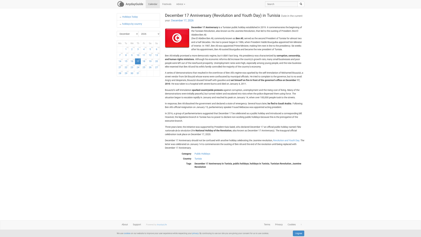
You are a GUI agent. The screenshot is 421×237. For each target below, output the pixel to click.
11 (145, 54)
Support (137, 224)
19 (151, 61)
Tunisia (198, 158)
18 (145, 61)
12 (151, 54)
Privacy (279, 224)
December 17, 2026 (182, 20)
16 (133, 61)
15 (127, 61)
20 (157, 61)
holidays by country (132, 24)
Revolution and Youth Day (286, 140)
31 (139, 73)
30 (133, 73)
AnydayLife (162, 225)
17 (139, 61)
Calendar (152, 4)
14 (121, 61)
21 (121, 67)
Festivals (166, 4)
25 (145, 67)
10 (139, 54)
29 (127, 73)
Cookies (292, 224)
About (125, 224)
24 (139, 67)
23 (133, 67)
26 (151, 67)
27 (157, 67)
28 (121, 73)
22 (127, 67)
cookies (127, 233)
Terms (267, 224)
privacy (195, 233)
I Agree (298, 233)
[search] (301, 4)
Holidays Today (130, 16)
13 (157, 54)
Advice (180, 4)
